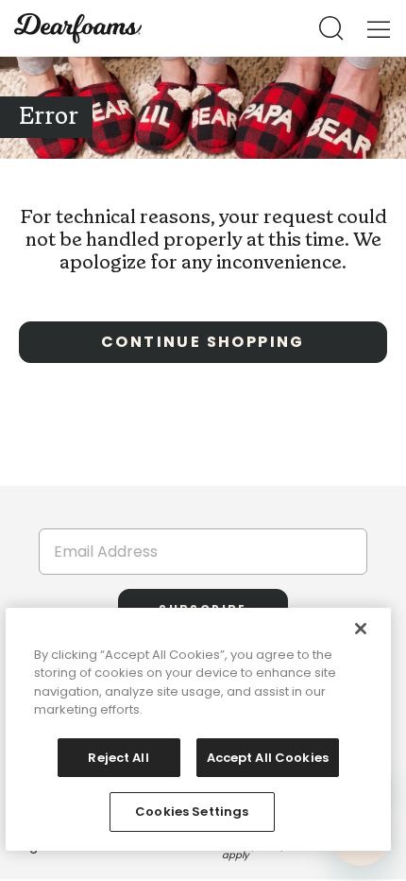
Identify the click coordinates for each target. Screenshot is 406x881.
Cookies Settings (191, 812)
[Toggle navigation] (378, 28)
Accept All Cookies (268, 758)
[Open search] (331, 28)
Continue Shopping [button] (203, 342)
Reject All (118, 758)
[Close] (360, 628)
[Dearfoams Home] (78, 28)
